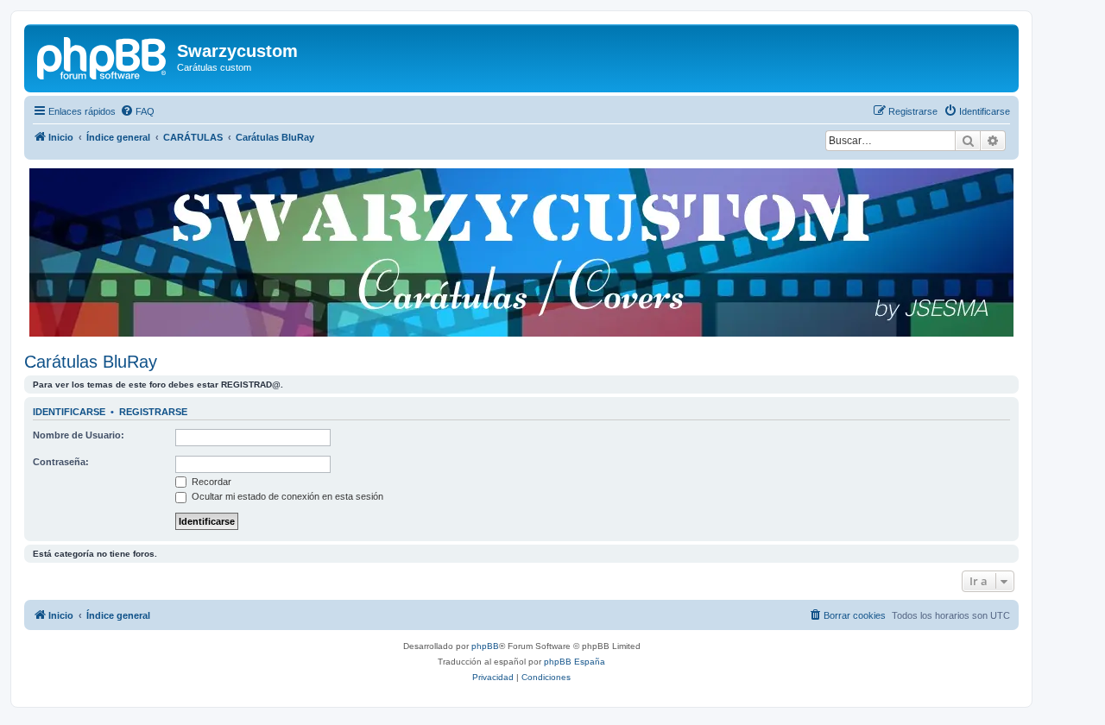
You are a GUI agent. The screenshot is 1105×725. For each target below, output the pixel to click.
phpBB (485, 646)
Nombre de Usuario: (78, 435)
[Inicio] (102, 56)
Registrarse (153, 412)
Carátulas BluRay (90, 361)
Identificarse (69, 412)
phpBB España (574, 661)
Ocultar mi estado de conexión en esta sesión (286, 496)
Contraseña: (61, 462)
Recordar (210, 481)
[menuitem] (137, 111)
